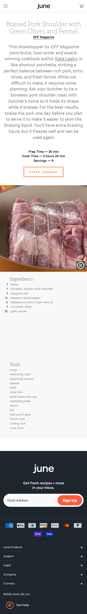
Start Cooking (43, 172)
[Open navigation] (5, 6)
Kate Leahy (66, 58)
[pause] (80, 265)
